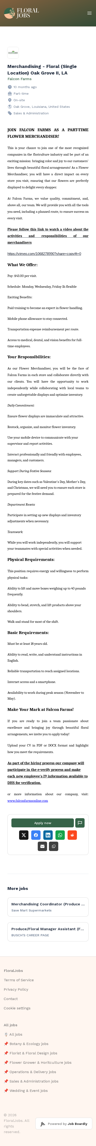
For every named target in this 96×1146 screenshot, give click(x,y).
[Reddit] (72, 835)
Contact (11, 999)
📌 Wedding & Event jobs (26, 1090)
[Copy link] (53, 846)
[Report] (80, 823)
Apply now (42, 823)
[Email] (42, 846)
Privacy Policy (16, 989)
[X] (23, 835)
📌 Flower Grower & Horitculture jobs (38, 1062)
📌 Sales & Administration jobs (31, 1081)
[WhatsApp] (60, 835)
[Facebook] (36, 835)
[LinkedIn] (48, 835)
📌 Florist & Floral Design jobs (30, 1053)
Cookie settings (17, 1008)
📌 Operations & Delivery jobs (30, 1072)
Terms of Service (19, 980)
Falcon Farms (19, 79)
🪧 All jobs (13, 1034)
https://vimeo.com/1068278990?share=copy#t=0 (44, 254)
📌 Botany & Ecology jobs (26, 1043)
